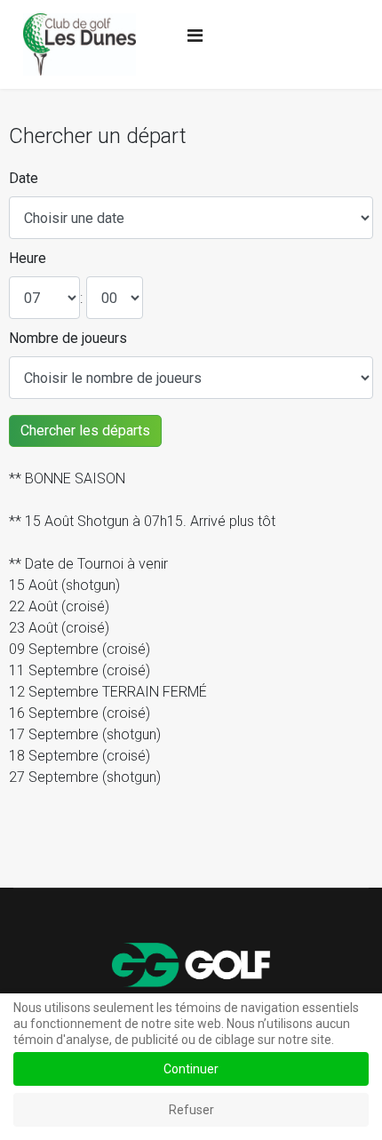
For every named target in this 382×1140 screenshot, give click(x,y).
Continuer (191, 1069)
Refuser (191, 1110)
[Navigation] (195, 35)
